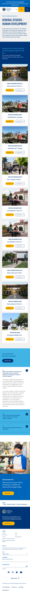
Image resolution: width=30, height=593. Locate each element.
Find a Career (4, 534)
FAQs (16, 534)
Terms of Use (14, 587)
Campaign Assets (18, 536)
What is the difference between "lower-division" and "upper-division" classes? (11, 416)
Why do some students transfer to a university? (12, 427)
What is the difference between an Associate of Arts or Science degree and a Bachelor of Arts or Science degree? (12, 373)
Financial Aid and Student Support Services (8, 541)
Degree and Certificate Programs (8, 538)
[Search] (27, 9)
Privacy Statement (6, 587)
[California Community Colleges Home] (7, 9)
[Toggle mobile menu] (21, 9)
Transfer (3, 536)
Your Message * (5, 557)
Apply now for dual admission (18, 1)
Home (3, 502)
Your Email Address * (6, 564)
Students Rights (5, 590)
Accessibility (20, 587)
